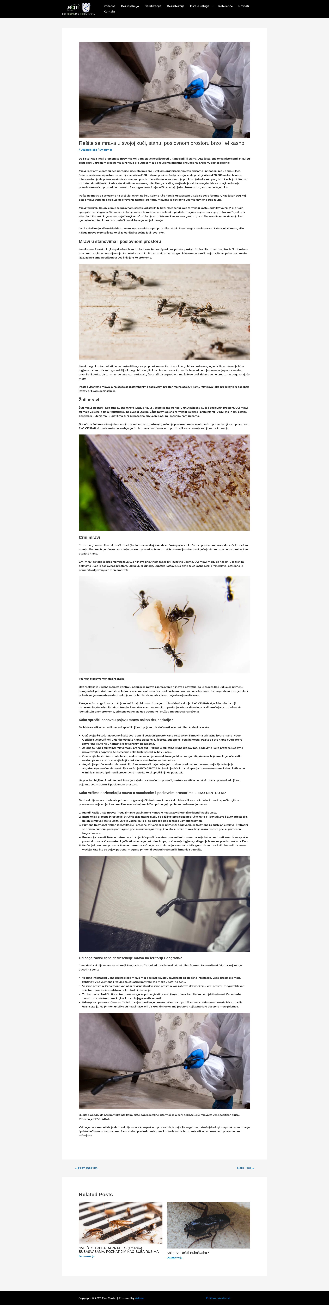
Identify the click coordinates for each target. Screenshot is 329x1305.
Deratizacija (152, 6)
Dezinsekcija (130, 6)
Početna (109, 6)
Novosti (243, 6)
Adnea (139, 1298)
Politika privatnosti (218, 1298)
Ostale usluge (199, 6)
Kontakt (109, 11)
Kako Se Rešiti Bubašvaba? (188, 1253)
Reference (225, 6)
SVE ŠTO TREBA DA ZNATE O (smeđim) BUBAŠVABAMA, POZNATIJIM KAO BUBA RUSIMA (119, 1249)
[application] (211, 6)
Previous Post (86, 1167)
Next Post (245, 1167)
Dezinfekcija (176, 6)
